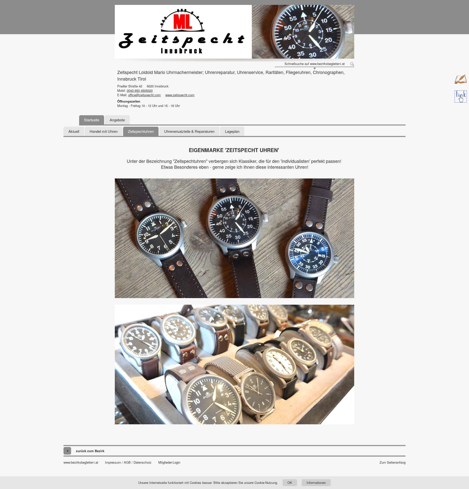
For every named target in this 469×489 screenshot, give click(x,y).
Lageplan (232, 131)
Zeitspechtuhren (141, 131)
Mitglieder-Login (169, 462)
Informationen (316, 482)
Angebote (117, 119)
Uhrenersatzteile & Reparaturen (189, 131)
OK (290, 482)
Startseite (91, 119)
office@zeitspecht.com (144, 95)
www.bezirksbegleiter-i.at (81, 462)
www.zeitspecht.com (179, 95)
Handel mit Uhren (103, 131)
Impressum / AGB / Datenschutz (128, 462)
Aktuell (73, 131)
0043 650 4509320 (140, 90)
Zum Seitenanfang (392, 462)
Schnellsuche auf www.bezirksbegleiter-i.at (315, 64)
